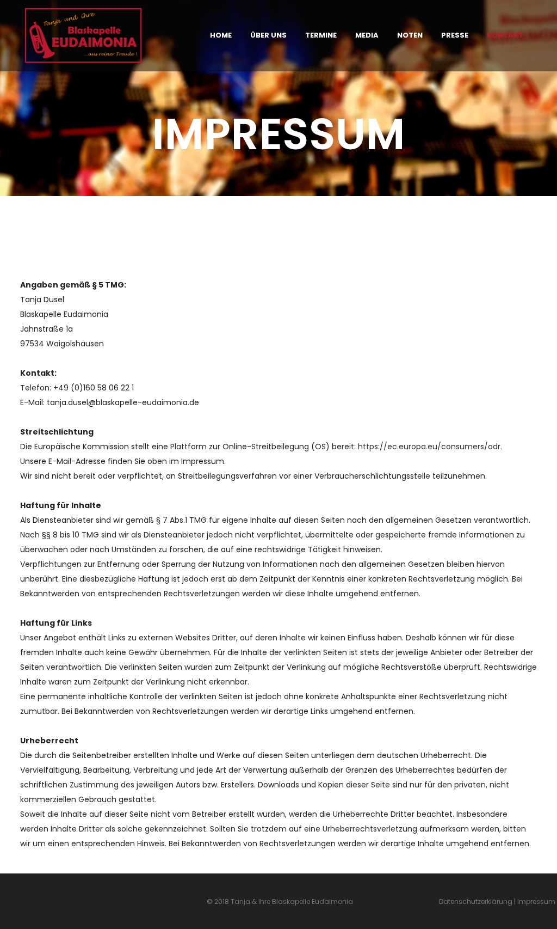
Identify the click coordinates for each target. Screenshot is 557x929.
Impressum (537, 901)
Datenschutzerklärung (475, 901)
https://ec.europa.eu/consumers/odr (429, 446)
